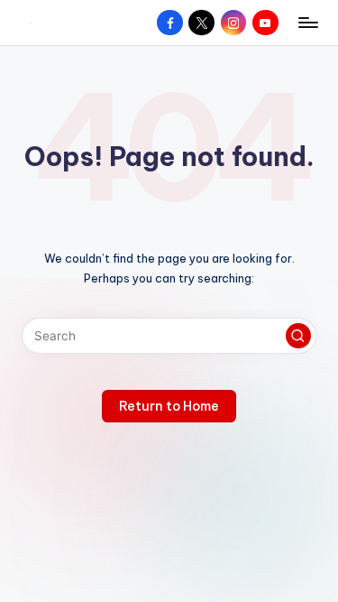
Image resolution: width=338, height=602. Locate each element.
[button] (298, 335)
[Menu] (307, 22)
